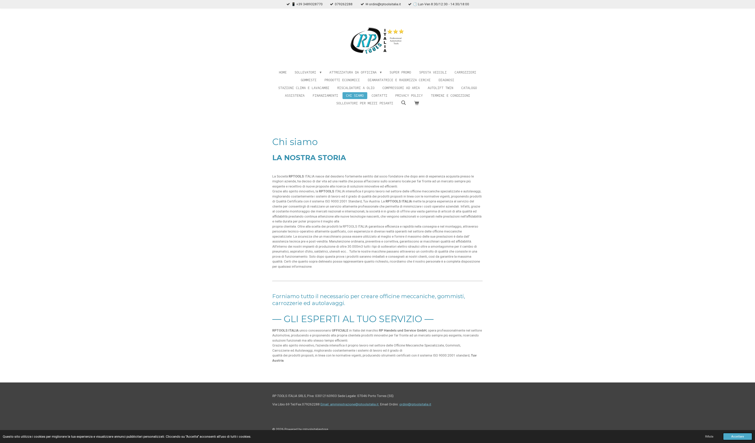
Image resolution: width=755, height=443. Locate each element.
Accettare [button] (737, 436)
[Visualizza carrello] (416, 103)
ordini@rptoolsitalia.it (415, 404)
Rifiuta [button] (709, 436)
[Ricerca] (404, 103)
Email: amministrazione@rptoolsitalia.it (349, 404)
